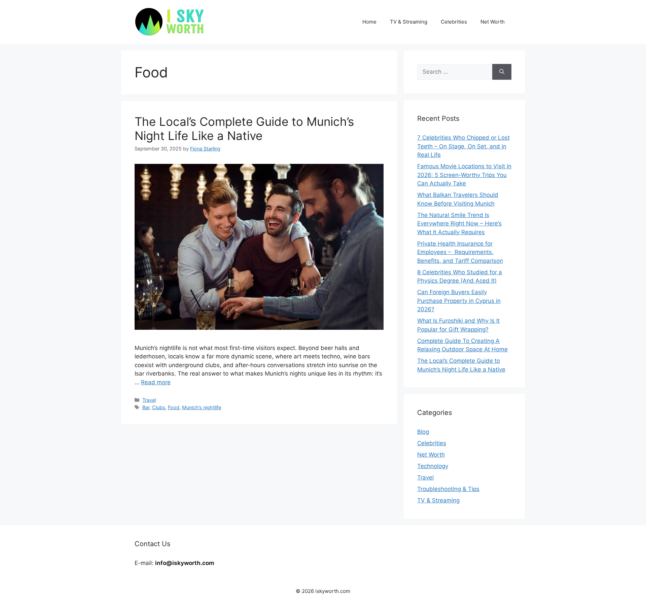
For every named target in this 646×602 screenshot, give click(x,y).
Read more (156, 382)
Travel (149, 400)
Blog (423, 431)
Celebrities (454, 22)
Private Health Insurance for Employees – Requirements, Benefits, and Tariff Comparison (460, 252)
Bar (145, 407)
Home (369, 22)
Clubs (158, 407)
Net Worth (492, 22)
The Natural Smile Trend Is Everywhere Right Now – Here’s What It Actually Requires (459, 224)
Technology (432, 466)
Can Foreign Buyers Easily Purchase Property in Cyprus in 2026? (459, 301)
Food (173, 407)
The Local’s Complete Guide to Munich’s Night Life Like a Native (244, 128)
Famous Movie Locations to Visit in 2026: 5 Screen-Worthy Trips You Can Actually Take (464, 175)
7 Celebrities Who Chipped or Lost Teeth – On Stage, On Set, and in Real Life (463, 146)
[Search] (501, 72)
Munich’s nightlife (201, 407)
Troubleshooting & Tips (448, 489)
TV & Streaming (408, 22)
